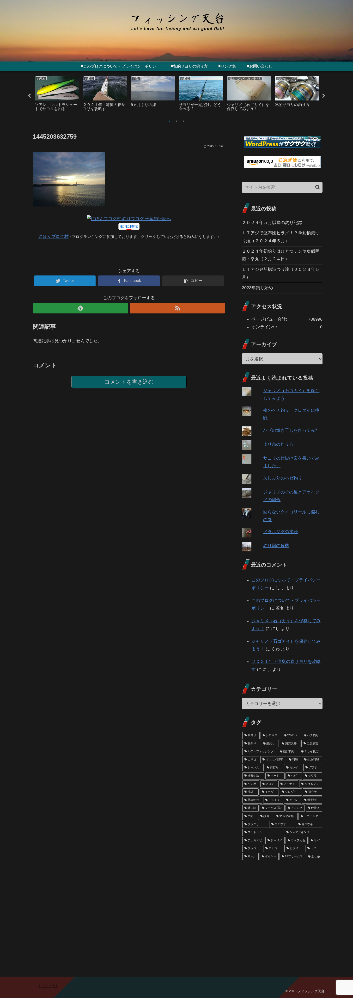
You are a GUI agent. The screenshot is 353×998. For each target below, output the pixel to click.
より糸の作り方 (278, 444)
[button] (317, 187)
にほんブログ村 (53, 236)
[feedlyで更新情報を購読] (80, 308)
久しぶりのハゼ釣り (282, 478)
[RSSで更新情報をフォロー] (177, 308)
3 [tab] (183, 121)
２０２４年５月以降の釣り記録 (272, 222)
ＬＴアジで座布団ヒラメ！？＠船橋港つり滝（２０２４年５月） (281, 237)
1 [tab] (169, 121)
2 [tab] (176, 121)
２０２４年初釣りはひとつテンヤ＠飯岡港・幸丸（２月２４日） (281, 255)
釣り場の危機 (276, 545)
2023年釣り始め (257, 287)
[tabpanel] (57, 95)
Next (323, 96)
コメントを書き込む (129, 382)
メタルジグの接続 (280, 531)
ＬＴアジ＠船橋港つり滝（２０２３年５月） (281, 273)
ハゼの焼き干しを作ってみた (291, 430)
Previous (29, 96)
